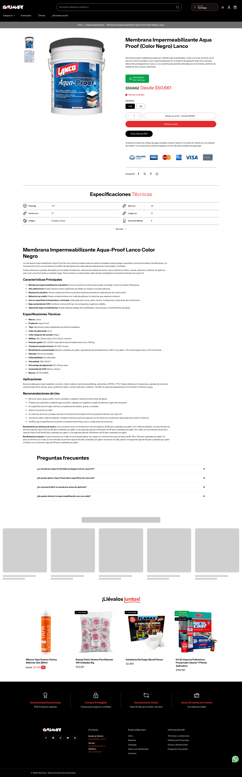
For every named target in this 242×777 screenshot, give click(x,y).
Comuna (90, 393)
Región (89, 380)
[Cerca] (153, 361)
